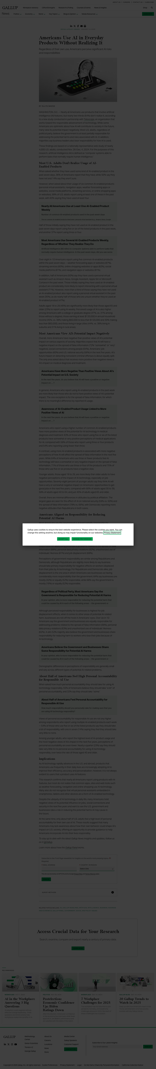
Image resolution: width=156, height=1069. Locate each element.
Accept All (63, 539)
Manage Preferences (82, 539)
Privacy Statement (112, 532)
